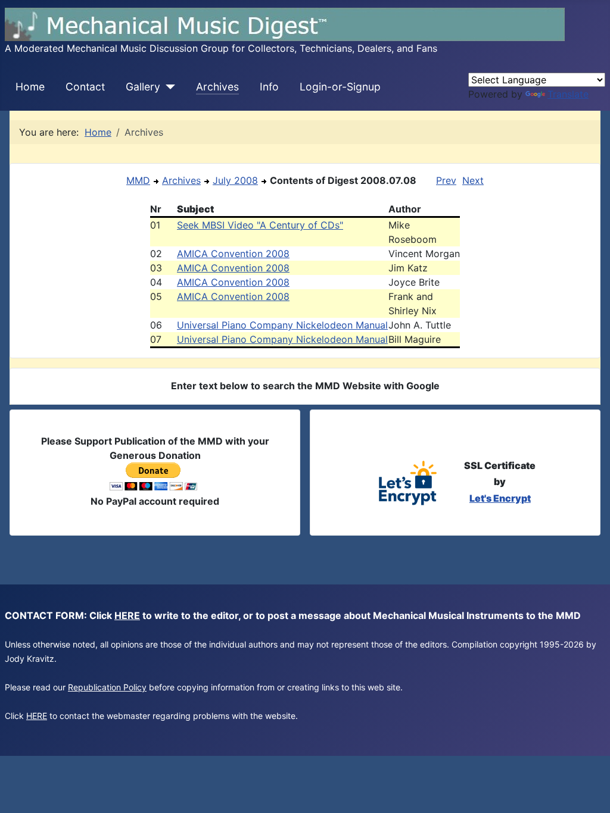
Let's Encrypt (500, 498)
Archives (217, 86)
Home (30, 86)
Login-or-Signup (340, 86)
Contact (85, 86)
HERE (127, 615)
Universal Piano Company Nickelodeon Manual (282, 325)
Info (269, 86)
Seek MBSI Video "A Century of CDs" (260, 225)
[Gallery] (167, 87)
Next (473, 180)
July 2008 (235, 180)
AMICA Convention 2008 (233, 253)
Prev (446, 180)
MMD (138, 180)
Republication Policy (107, 687)
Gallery (143, 86)
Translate (568, 94)
